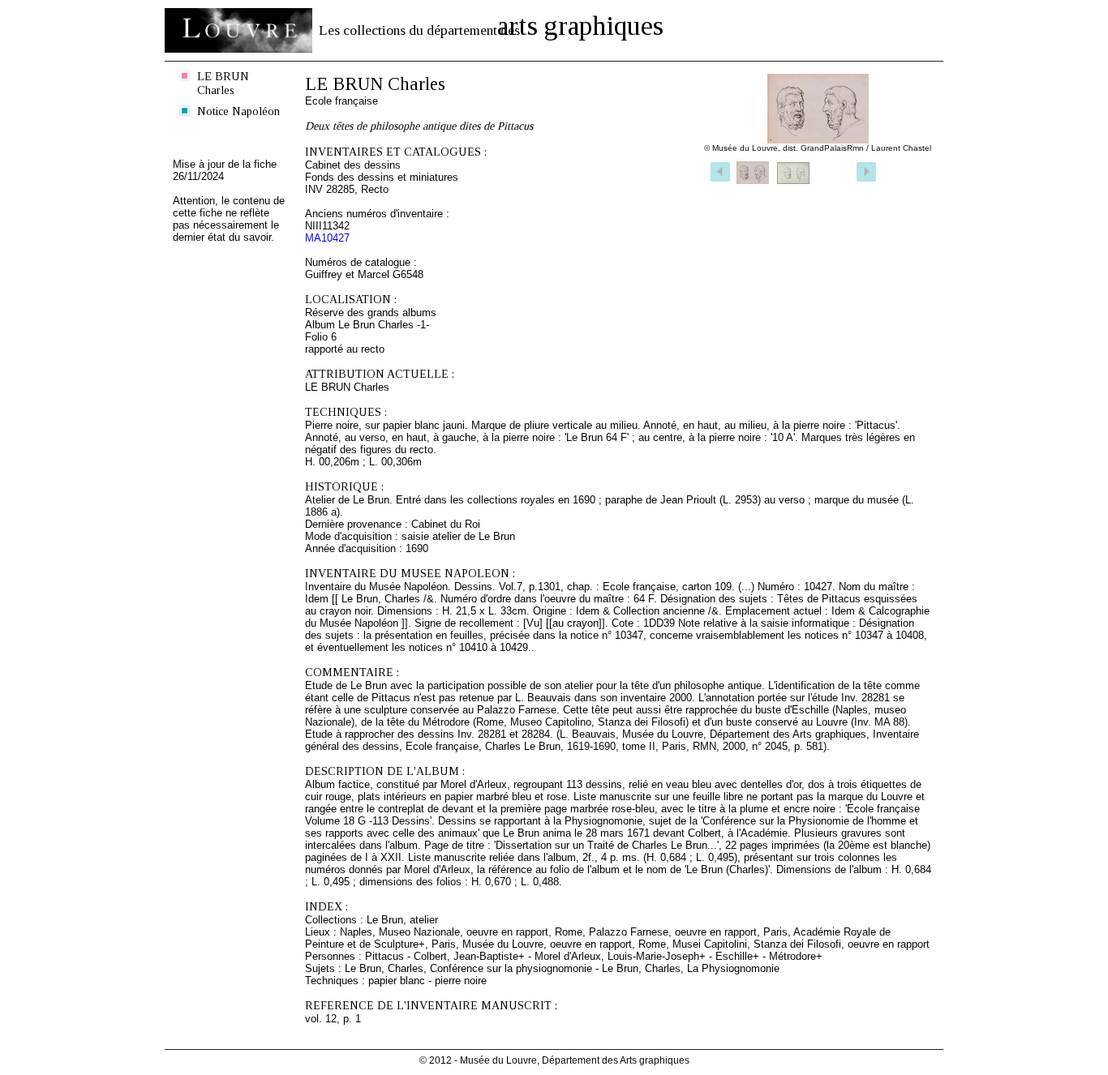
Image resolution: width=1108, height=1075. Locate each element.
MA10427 (327, 238)
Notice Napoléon (238, 111)
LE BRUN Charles (223, 83)
